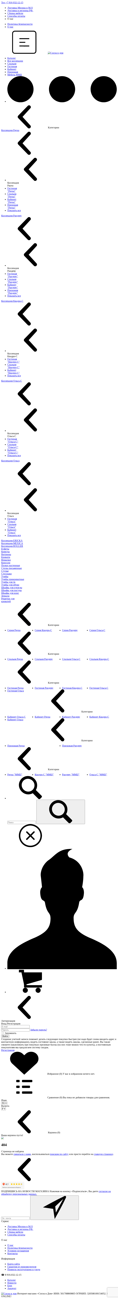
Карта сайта (13, 1264)
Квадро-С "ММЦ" (44, 774)
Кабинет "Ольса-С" (12, 451)
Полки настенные (10, 565)
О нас (10, 26)
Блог (9, 1285)
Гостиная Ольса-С (98, 688)
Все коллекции (15, 61)
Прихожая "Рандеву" (12, 291)
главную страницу (103, 1154)
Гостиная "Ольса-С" (12, 440)
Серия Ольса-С (97, 630)
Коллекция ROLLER (12, 546)
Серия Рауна (13, 630)
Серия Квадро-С (43, 630)
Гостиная (12, 66)
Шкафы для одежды (11, 587)
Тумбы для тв (8, 582)
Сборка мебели (15, 13)
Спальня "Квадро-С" (13, 366)
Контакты (12, 1253)
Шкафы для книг (10, 593)
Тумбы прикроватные (12, 579)
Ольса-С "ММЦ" (98, 774)
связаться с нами (22, 1154)
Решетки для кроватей (7, 600)
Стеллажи (6, 573)
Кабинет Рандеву (71, 717)
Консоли (5, 562)
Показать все (14, 210)
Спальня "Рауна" (11, 195)
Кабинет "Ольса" (11, 531)
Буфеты (5, 549)
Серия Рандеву (70, 630)
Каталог (11, 58)
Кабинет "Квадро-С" (13, 371)
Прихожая (12, 72)
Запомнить (10, 1033)
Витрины (6, 554)
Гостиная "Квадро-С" (13, 360)
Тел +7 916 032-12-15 (12, 2)
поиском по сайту (59, 1154)
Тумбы (4, 576)
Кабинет (11, 69)
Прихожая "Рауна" (12, 206)
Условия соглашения (18, 1250)
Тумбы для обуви (10, 584)
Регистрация (7, 1050)
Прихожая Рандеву (72, 745)
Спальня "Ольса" (11, 525)
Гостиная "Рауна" (12, 189)
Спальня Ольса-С (71, 659)
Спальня (11, 63)
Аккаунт (11, 1288)
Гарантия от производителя (21, 1266)
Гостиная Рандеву (44, 688)
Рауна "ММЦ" (14, 774)
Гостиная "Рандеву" (12, 275)
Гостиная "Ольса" (12, 520)
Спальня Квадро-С (99, 659)
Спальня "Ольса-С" (12, 446)
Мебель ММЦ (14, 74)
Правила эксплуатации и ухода (23, 1269)
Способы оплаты (16, 16)
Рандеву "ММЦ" (70, 774)
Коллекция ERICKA (12, 540)
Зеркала (5, 596)
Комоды (5, 551)
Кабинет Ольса (15, 719)
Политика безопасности (20, 24)
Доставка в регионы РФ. (20, 10)
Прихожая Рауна (16, 745)
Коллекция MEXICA (12, 543)
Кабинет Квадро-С (99, 717)
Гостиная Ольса (15, 690)
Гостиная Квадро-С (72, 688)
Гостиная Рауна (15, 688)
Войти (5, 1036)
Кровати (5, 557)
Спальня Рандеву (44, 659)
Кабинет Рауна (42, 717)
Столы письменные (11, 568)
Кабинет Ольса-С (16, 717)
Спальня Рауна (15, 659)
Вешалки (6, 560)
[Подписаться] (54, 1208)
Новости (11, 1282)
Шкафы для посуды (11, 590)
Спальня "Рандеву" (12, 280)
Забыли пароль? (38, 1029)
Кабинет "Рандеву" (12, 286)
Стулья (4, 571)
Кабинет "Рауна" (11, 200)
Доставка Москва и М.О (20, 7)
